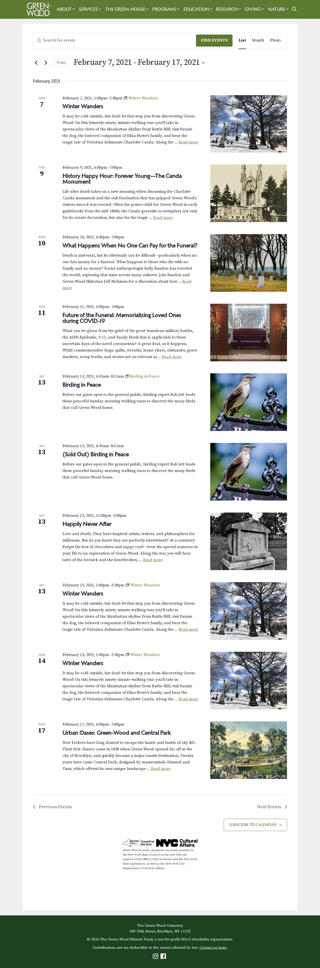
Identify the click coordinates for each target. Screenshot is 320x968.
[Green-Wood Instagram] (156, 957)
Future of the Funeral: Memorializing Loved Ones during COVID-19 (121, 317)
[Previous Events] (36, 63)
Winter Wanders (82, 106)
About (64, 9)
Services (88, 9)
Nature (276, 9)
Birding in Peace (81, 384)
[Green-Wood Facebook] (163, 957)
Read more (188, 142)
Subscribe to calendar (252, 824)
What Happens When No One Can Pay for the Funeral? (130, 245)
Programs (164, 9)
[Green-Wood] (38, 9)
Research (227, 9)
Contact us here (213, 947)
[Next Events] (46, 63)
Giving (253, 9)
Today (61, 62)
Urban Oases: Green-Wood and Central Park (116, 732)
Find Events (214, 40)
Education (196, 9)
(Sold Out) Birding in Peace (95, 454)
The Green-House (125, 9)
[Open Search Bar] (294, 9)
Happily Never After (87, 523)
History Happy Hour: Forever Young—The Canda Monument (122, 178)
